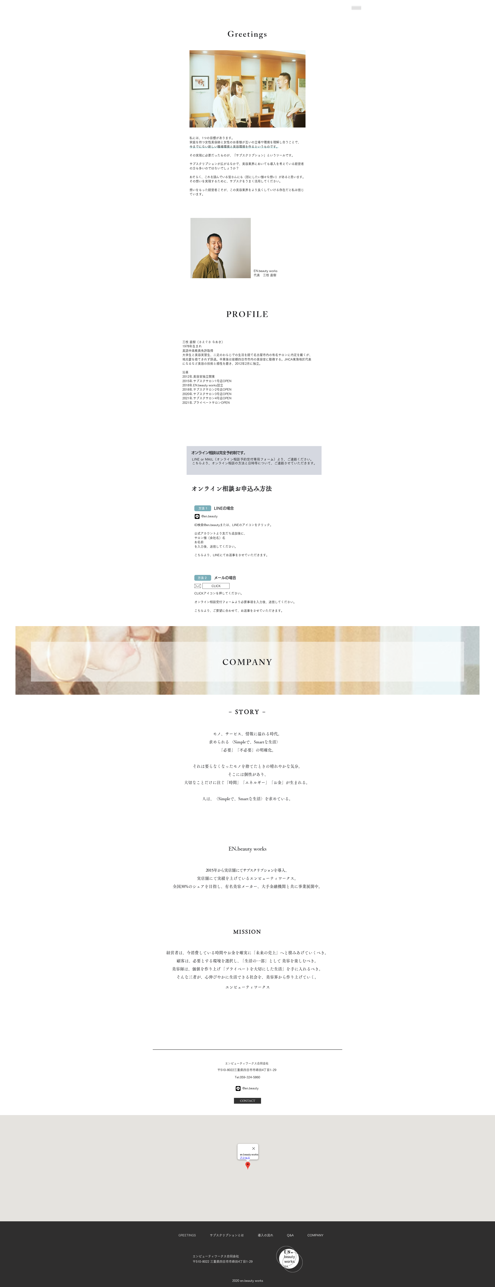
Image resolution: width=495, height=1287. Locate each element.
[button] (356, 8)
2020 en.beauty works (247, 1280)
